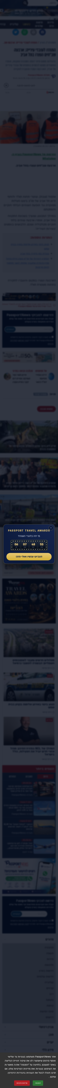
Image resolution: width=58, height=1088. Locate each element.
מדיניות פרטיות (22, 1083)
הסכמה (38, 1083)
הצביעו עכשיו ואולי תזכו (29, 556)
